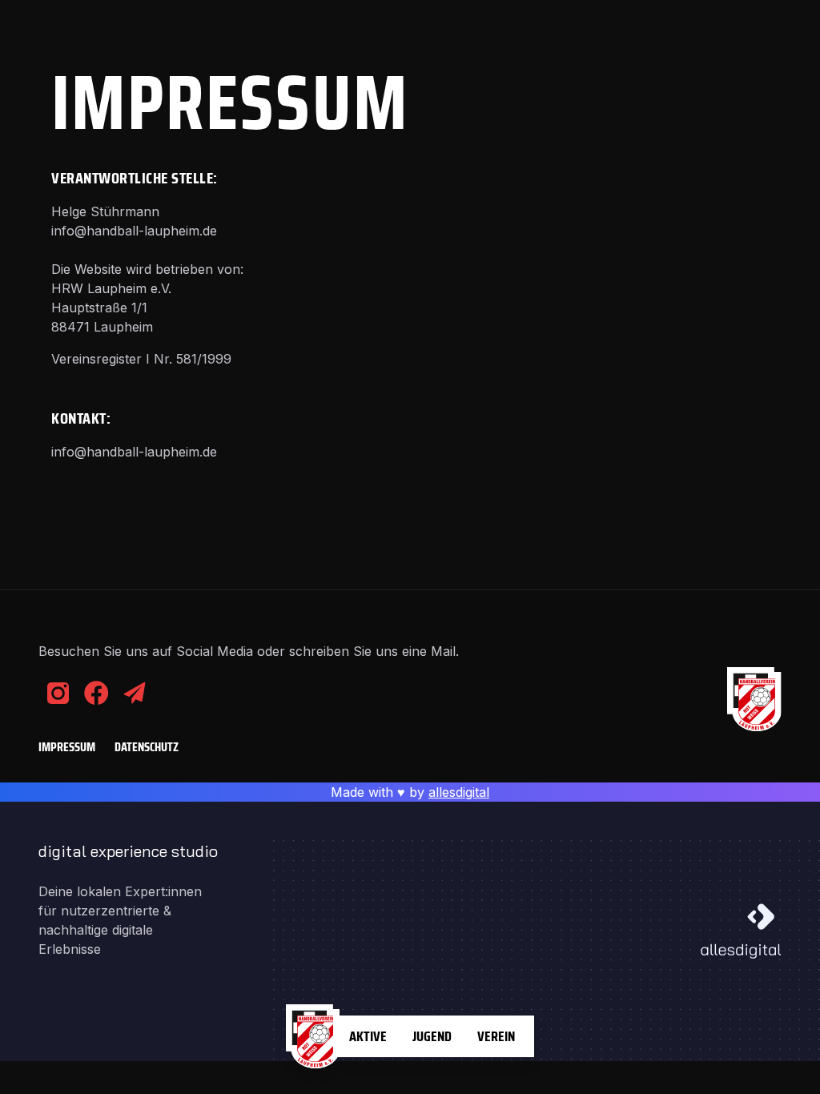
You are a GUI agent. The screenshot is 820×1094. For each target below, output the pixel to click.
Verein (496, 1036)
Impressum (66, 747)
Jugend (432, 1036)
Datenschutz (147, 747)
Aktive (368, 1036)
